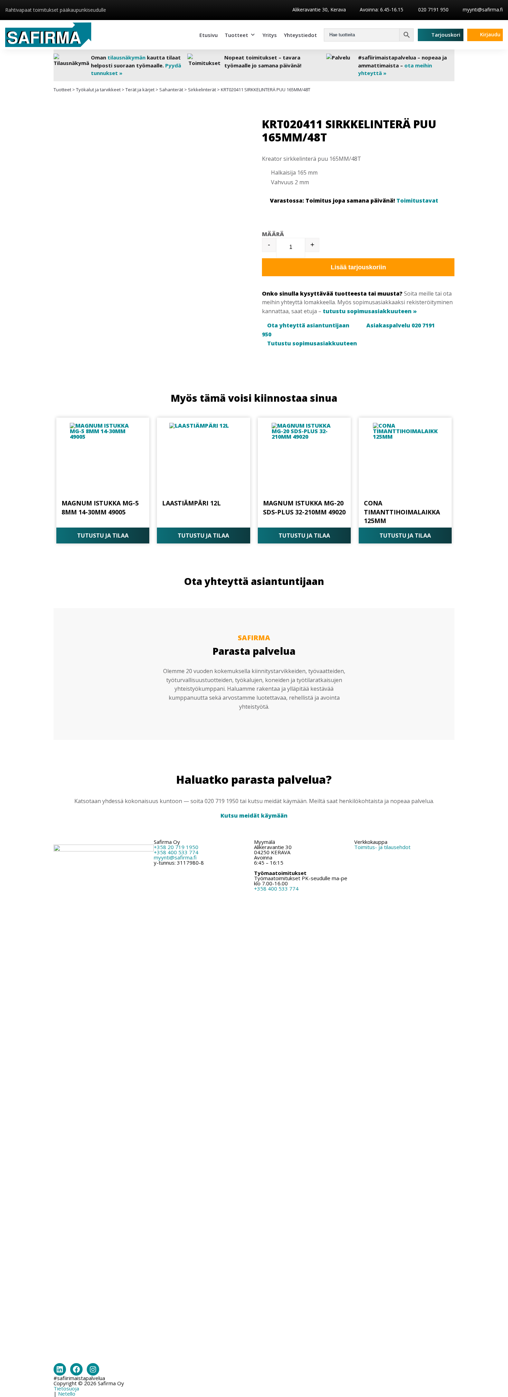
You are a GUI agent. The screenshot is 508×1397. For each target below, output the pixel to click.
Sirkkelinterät (202, 89)
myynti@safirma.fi (483, 9)
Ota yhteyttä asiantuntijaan (308, 325)
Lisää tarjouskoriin (358, 267)
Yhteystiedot (300, 34)
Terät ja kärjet (139, 89)
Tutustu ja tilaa (103, 535)
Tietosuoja (66, 1388)
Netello (66, 1393)
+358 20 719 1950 (176, 847)
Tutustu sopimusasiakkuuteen (312, 343)
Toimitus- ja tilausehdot (382, 847)
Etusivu (208, 34)
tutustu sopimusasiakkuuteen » (370, 311)
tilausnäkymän (126, 57)
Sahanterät (171, 89)
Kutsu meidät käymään (254, 815)
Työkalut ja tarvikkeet (98, 89)
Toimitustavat (417, 200)
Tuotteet (236, 34)
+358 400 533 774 (176, 852)
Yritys (269, 34)
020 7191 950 (433, 9)
